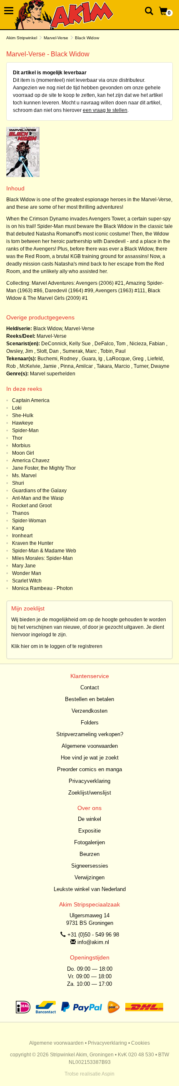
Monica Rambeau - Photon (42, 588)
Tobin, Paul (113, 351)
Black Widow (47, 329)
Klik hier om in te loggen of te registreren (56, 646)
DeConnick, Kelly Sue (66, 344)
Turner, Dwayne (151, 366)
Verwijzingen (89, 877)
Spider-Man (25, 430)
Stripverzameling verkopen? (89, 734)
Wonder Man (26, 573)
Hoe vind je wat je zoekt (90, 757)
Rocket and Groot (32, 506)
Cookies (140, 1043)
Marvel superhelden (52, 374)
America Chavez (31, 460)
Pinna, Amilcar (76, 366)
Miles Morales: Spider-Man (42, 558)
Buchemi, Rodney (57, 359)
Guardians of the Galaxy (39, 491)
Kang (18, 528)
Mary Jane (24, 566)
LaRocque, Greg (125, 359)
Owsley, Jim (19, 351)
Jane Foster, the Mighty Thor (44, 468)
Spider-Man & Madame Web (44, 551)
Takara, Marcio (113, 366)
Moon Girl (23, 453)
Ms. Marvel (24, 475)
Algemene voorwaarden (90, 746)
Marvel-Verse (56, 37)
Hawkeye (22, 423)
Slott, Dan (48, 351)
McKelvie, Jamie (38, 366)
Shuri (18, 483)
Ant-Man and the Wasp (38, 498)
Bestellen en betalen (89, 699)
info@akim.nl (93, 942)
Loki (17, 408)
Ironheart (22, 536)
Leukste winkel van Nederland (90, 889)
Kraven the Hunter (32, 543)
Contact (89, 687)
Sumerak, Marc (79, 351)
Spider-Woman (29, 521)
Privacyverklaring (89, 781)
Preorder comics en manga (89, 769)
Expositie (89, 831)
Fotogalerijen (89, 842)
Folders (90, 722)
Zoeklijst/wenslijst (89, 793)
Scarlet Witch (27, 581)
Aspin (108, 1074)
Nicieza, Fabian (147, 344)
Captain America (31, 400)
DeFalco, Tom (110, 344)
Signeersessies (89, 866)
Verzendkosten (89, 711)
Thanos (20, 513)
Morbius (21, 445)
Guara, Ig (92, 359)
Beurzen (89, 854)
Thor (17, 438)
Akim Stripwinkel (21, 37)
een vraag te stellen (105, 110)
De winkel (89, 819)
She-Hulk (22, 415)
